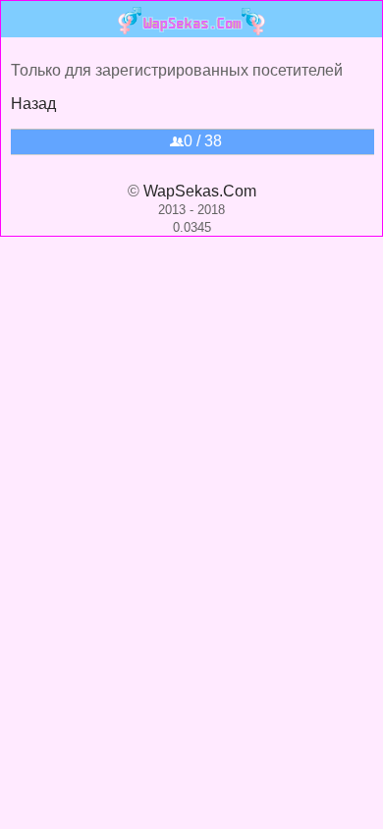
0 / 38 (203, 141)
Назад (33, 103)
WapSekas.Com (199, 191)
